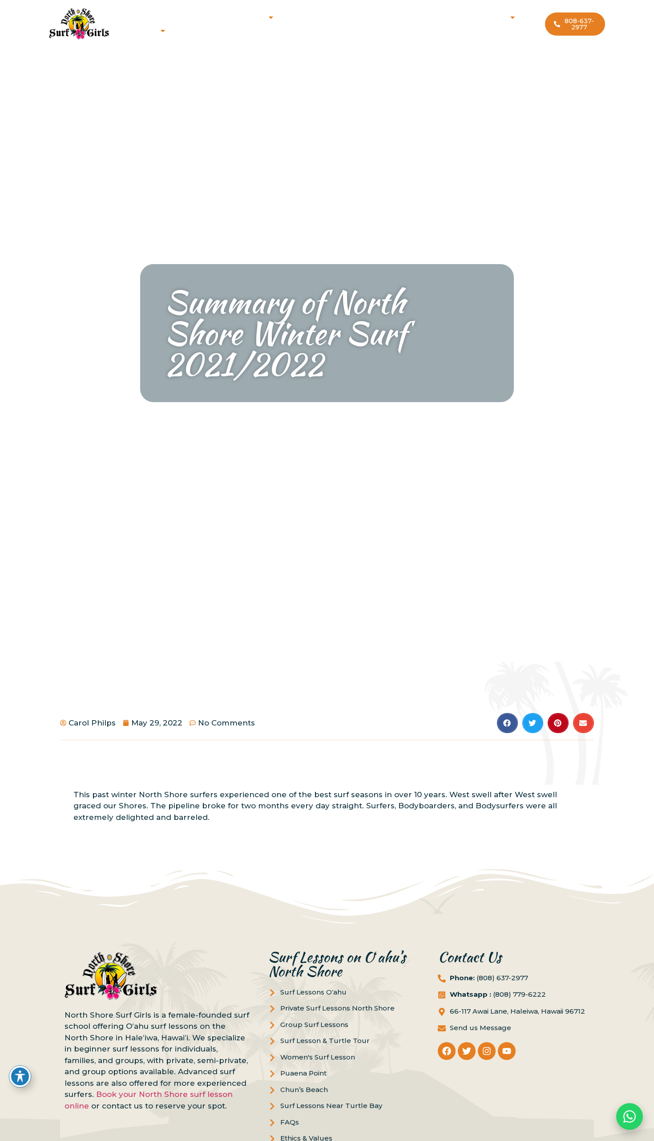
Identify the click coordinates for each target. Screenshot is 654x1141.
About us (138, 30)
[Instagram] (487, 1051)
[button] (507, 723)
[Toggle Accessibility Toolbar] (20, 1076)
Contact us (193, 30)
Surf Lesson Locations (464, 17)
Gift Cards (400, 17)
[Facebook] (447, 1051)
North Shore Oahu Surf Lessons (206, 17)
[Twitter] (467, 1051)
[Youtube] (507, 1051)
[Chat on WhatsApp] (629, 1116)
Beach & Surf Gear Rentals (328, 17)
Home (132, 17)
